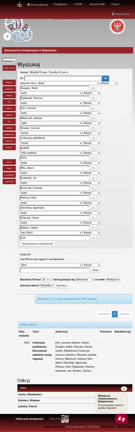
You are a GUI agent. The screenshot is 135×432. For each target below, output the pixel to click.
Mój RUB (9, 95)
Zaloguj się (9, 82)
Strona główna (39, 5)
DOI (9, 121)
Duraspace (107, 427)
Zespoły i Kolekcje (9, 68)
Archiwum (9, 147)
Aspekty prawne (9, 134)
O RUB (78, 4)
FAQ (9, 102)
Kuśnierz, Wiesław (29, 400)
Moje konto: (122, 14)
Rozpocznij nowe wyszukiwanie (37, 243)
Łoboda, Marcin (27, 406)
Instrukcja (9, 128)
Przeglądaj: (60, 4)
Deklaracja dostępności (29, 419)
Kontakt (9, 162)
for (22, 78)
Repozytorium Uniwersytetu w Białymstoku (31, 50)
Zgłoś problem (125, 427)
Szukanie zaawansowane (7, 61)
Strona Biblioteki (9, 175)
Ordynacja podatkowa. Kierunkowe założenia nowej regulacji (42, 350)
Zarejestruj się (9, 89)
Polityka (9, 108)
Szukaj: (24, 72)
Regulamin (9, 115)
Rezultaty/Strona (30, 279)
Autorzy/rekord (29, 285)
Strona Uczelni (9, 181)
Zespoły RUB (96, 4)
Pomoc (115, 4)
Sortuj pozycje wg (64, 279)
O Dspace (9, 168)
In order (100, 279)
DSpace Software (55, 427)
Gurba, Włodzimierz (30, 394)
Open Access (9, 141)
